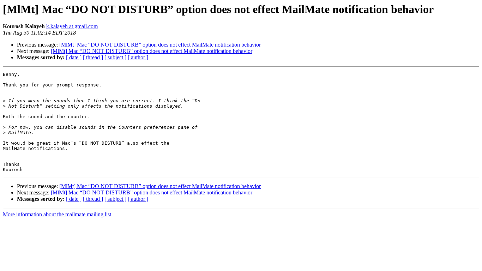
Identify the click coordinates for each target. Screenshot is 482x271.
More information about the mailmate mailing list (57, 214)
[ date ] (74, 57)
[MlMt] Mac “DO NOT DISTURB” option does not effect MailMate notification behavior (160, 45)
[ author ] (138, 57)
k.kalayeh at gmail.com (72, 26)
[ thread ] (93, 57)
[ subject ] (115, 57)
